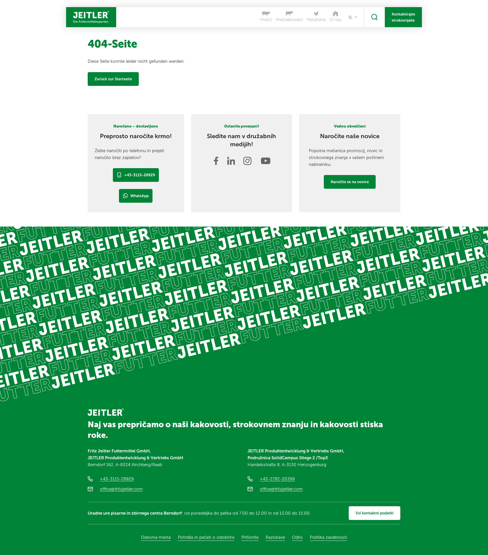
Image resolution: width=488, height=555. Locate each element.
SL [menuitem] (350, 17)
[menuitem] (352, 17)
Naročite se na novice (350, 182)
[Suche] (375, 17)
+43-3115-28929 (139, 175)
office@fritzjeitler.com (121, 488)
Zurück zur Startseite (113, 79)
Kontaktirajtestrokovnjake (403, 17)
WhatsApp (139, 196)
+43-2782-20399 (277, 478)
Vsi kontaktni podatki (374, 513)
